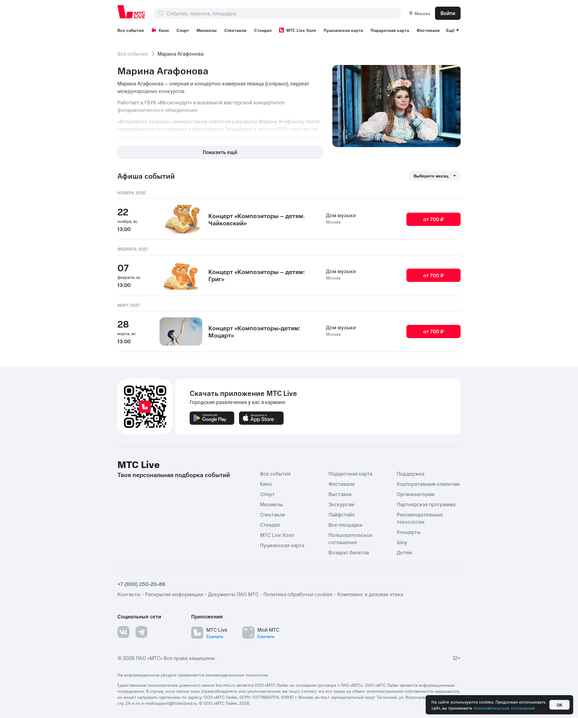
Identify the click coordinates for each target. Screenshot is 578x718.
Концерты (409, 531)
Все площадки (345, 524)
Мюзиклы (207, 30)
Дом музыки (341, 215)
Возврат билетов (348, 552)
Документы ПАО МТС (233, 594)
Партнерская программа (426, 504)
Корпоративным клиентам (428, 483)
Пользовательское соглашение (350, 538)
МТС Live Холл (301, 30)
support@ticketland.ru (175, 703)
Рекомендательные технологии (420, 518)
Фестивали (428, 30)
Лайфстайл (341, 514)
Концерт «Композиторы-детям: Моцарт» (254, 331)
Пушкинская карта (343, 30)
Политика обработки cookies (297, 594)
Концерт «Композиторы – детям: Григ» (256, 275)
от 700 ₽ (433, 219)
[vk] (123, 632)
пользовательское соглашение (504, 708)
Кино (164, 30)
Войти (447, 13)
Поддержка (410, 473)
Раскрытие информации (174, 594)
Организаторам (415, 494)
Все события (130, 30)
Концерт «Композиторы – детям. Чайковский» (256, 219)
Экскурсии (341, 504)
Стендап (263, 30)
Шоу (402, 542)
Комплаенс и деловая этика (370, 594)
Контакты (128, 594)
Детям (404, 552)
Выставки (340, 494)
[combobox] (283, 13)
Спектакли (235, 30)
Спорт (182, 30)
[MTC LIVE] (131, 11)
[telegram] (141, 632)
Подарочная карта (390, 30)
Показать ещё (220, 152)
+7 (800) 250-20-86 (141, 583)
